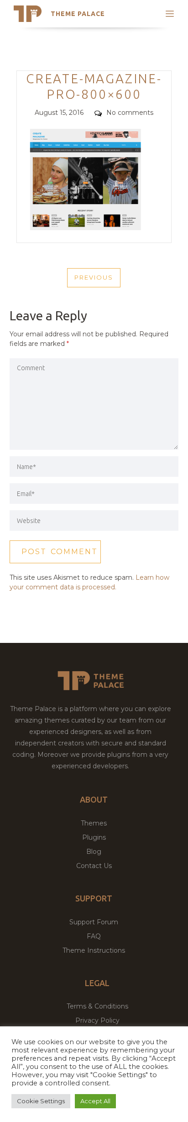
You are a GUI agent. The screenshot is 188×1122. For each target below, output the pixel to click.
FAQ (94, 936)
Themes (94, 823)
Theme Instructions (94, 950)
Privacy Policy (97, 1020)
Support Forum (93, 922)
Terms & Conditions (97, 1006)
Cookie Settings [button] (41, 1101)
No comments (129, 112)
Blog (93, 851)
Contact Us (94, 866)
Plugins (94, 837)
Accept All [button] (95, 1101)
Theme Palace (78, 13)
